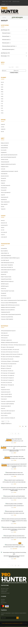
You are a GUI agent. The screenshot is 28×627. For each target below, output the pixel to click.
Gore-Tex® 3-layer (5, 260)
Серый (3, 194)
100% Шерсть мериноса (6, 340)
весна (3, 220)
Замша (3, 387)
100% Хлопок (4, 337)
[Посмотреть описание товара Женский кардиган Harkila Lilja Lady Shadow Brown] (14, 535)
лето (2, 229)
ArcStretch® (4, 248)
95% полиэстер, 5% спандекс (7, 380)
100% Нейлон (4, 333)
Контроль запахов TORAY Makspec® (9, 302)
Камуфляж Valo (4, 166)
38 (2, 89)
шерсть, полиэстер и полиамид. (8, 417)
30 (22, 426)
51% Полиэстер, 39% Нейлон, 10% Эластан (10, 349)
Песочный (3, 190)
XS (2, 112)
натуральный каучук (5, 391)
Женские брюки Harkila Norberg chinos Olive (14, 546)
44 (2, 98)
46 (2, 101)
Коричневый (4, 173)
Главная (4, 17)
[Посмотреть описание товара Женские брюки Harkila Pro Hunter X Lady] (14, 472)
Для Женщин (5, 30)
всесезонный (4, 225)
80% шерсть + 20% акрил (6, 366)
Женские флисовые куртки (8, 49)
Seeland (3, 129)
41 (2, 94)
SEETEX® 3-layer (4, 286)
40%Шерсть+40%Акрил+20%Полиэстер (9, 342)
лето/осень (4, 232)
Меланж (3, 180)
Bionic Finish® (4, 250)
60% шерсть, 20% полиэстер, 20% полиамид (10, 356)
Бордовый (3, 152)
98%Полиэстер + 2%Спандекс (7, 384)
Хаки (2, 206)
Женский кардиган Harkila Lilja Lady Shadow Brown (14, 537)
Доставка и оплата (5, 588)
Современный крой (5, 312)
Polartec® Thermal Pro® (6, 279)
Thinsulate (3, 293)
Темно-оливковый (5, 201)
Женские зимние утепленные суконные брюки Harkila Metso (14, 530)
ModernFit (3, 274)
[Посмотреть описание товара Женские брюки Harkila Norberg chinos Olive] (14, 544)
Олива (3, 183)
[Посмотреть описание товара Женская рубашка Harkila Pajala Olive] (14, 438)
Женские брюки (5, 36)
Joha (2, 126)
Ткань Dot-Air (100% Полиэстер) (8, 410)
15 (19, 426)
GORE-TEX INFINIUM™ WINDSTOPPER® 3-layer (10, 257)
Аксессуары (5, 56)
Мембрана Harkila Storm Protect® (8, 307)
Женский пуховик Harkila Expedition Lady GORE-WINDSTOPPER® (14, 490)
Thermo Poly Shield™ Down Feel (7, 290)
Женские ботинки (6, 33)
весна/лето (4, 222)
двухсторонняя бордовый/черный (8, 157)
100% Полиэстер (5, 335)
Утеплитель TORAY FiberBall (7, 319)
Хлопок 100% (4, 415)
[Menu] (26, 7)
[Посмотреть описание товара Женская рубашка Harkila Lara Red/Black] (14, 503)
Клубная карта (4, 591)
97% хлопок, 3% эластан (6, 382)
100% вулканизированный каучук (8, 330)
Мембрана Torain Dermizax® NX (8, 309)
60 (25, 426)
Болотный (3, 150)
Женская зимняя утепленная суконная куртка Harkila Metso (14, 521)
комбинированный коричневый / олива (9, 171)
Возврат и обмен (4, 589)
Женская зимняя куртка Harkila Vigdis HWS (14, 513)
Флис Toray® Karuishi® (6, 413)
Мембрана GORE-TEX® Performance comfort (10, 305)
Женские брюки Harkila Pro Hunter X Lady (14, 474)
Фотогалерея (3, 602)
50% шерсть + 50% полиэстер (7, 347)
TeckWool (3, 288)
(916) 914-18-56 (16, 1)
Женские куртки (5, 42)
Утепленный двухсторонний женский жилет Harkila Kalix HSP (14, 466)
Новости (2, 600)
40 (2, 91)
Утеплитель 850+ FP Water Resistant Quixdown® (11, 314)
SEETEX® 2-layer (4, 283)
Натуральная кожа (5, 389)
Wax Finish (3, 295)
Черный (3, 208)
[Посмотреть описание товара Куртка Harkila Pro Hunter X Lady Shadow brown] (14, 480)
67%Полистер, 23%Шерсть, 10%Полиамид (10, 361)
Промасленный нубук (6, 406)
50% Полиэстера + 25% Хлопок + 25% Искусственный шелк (13, 344)
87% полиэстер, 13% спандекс (7, 375)
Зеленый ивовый (5, 161)
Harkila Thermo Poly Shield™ (7, 267)
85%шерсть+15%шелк (6, 368)
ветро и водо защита (6, 297)
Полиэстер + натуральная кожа (8, 401)
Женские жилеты (6, 39)
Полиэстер (4, 399)
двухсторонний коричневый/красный (9, 154)
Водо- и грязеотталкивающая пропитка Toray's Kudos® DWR (13, 300)
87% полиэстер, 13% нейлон (7, 370)
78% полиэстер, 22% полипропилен (8, 363)
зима (2, 227)
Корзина (4, 4)
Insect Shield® (4, 272)
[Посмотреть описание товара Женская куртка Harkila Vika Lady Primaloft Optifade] (14, 496)
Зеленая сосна (4, 159)
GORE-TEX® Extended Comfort (7, 262)
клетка (3, 168)
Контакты (3, 599)
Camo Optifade (4, 145)
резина (3, 408)
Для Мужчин (5, 53)
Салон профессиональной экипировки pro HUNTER (12, 623)
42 (2, 96)
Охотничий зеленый (5, 185)
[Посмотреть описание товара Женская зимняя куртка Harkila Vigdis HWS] (14, 511)
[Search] (24, 7)
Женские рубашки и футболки (8, 46)
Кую (2, 131)
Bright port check (5, 143)
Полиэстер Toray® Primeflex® (7, 403)
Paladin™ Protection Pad (6, 276)
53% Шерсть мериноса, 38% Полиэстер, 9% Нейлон (11, 354)
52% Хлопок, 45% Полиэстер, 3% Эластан (10, 351)
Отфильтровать (14, 72)
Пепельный (4, 187)
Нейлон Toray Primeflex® (6, 396)
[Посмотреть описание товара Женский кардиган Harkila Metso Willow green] (14, 456)
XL (2, 110)
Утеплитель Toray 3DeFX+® (7, 316)
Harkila (3, 124)
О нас (2, 604)
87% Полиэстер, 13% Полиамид (8, 373)
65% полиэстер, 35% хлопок (7, 358)
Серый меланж (4, 197)
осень (3, 234)
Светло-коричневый (5, 192)
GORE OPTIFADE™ (5, 253)
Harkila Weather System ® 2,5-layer (8, 269)
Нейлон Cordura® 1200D (6, 394)
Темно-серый (4, 204)
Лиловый (3, 178)
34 (2, 84)
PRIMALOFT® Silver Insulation (7, 281)
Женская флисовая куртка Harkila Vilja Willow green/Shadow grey (14, 450)
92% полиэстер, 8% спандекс (7, 377)
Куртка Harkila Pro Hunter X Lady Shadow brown (14, 482)
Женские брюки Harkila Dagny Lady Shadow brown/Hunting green (14, 556)
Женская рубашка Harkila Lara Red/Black (14, 505)
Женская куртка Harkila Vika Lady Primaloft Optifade (14, 498)
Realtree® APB (4, 147)
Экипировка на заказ (5, 593)
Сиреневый (4, 199)
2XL (2, 82)
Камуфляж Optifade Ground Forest (8, 164)
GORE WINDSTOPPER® (6, 255)
